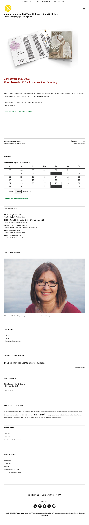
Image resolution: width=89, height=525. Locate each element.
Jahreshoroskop (56, 415)
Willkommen (8, 389)
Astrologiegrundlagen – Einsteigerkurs (14, 142)
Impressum (46, 1)
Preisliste (7, 335)
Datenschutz (58, 1)
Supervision (42, 417)
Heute (18, 191)
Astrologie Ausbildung (25, 411)
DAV (23, 415)
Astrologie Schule (58, 411)
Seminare (7, 338)
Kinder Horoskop (66, 415)
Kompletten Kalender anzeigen (16, 198)
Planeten (79, 415)
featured (39, 414)
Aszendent (13, 415)
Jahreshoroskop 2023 (77, 142)
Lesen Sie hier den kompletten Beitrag (18, 111)
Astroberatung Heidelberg (11, 411)
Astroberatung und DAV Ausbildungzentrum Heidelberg (31, 14)
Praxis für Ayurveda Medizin (13, 472)
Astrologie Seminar (68, 411)
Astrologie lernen (47, 411)
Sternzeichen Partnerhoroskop (29, 417)
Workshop (58, 417)
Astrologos (7, 463)
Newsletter (27, 1)
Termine (7, 156)
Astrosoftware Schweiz (11, 469)
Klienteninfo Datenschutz (12, 341)
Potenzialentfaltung (9, 417)
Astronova (7, 460)
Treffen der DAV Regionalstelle (15, 217)
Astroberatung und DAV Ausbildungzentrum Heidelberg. (34, 513)
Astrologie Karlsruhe (37, 411)
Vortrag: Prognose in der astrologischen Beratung (21, 227)
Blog (37, 1)
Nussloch (74, 415)
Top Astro (7, 466)
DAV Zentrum (28, 415)
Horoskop (48, 415)
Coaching (18, 415)
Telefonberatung (50, 417)
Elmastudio (44, 515)
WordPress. (70, 513)
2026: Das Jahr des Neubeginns (14, 384)
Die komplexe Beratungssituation (16, 222)
